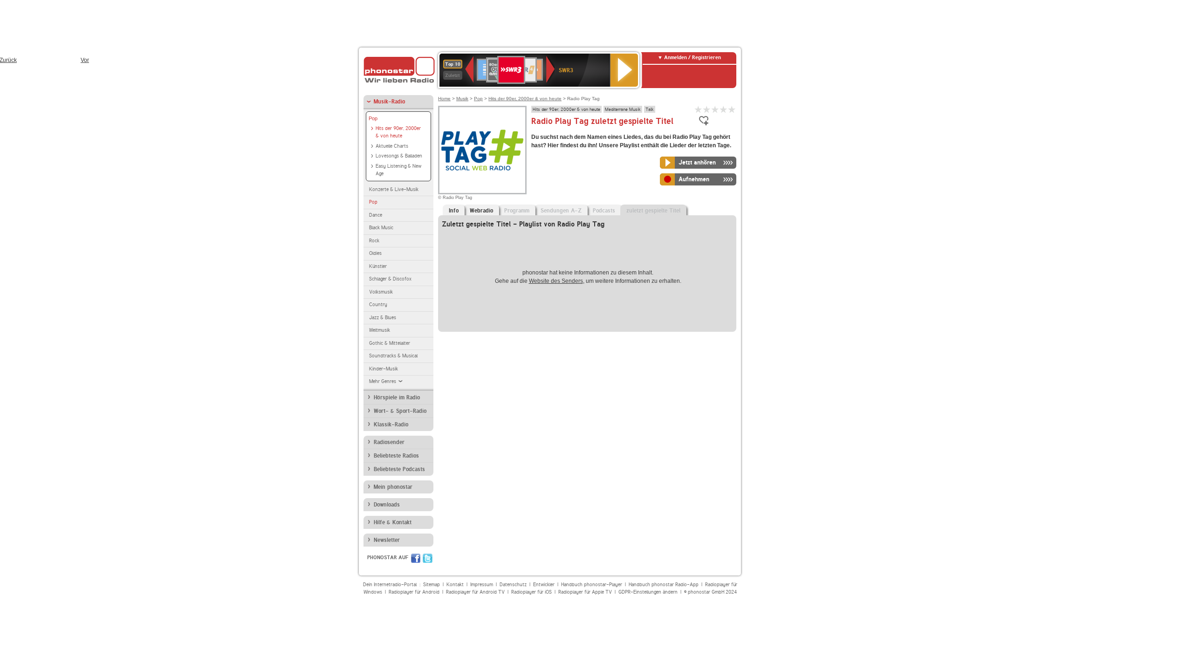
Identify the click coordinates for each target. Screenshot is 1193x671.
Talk (649, 109)
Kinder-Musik (383, 369)
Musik (462, 98)
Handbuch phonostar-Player (591, 585)
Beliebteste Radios (396, 455)
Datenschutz (513, 585)
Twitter (427, 558)
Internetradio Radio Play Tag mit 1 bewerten (698, 109)
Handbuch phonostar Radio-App (664, 585)
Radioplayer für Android (414, 592)
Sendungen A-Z (561, 210)
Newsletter (387, 540)
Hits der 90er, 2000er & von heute (398, 132)
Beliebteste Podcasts (399, 469)
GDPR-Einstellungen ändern (648, 592)
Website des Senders (556, 281)
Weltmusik (379, 330)
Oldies (375, 253)
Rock (374, 241)
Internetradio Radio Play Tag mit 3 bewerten (715, 109)
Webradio (481, 210)
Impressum (481, 585)
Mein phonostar (393, 487)
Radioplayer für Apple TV (585, 592)
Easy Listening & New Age (398, 170)
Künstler (378, 266)
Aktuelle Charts (392, 146)
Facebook (415, 558)
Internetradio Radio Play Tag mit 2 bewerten (707, 109)
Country (378, 304)
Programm (516, 210)
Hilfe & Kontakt (392, 522)
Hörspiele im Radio (397, 397)
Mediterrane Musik (623, 109)
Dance (375, 215)
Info (454, 210)
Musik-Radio (389, 101)
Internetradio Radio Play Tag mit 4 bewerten (724, 109)
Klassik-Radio (391, 424)
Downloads (387, 504)
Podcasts (604, 210)
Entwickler (544, 585)
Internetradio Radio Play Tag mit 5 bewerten (732, 109)
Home (444, 98)
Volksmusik (381, 292)
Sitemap (431, 585)
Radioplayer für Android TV (475, 592)
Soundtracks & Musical (393, 356)
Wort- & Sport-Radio (400, 411)
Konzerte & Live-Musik (393, 189)
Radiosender (389, 442)
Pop (373, 118)
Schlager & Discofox (390, 279)
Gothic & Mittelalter (389, 343)
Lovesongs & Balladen (399, 156)
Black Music (381, 228)
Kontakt (455, 585)
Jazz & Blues (382, 318)
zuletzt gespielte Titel (653, 210)
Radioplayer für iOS (531, 592)
